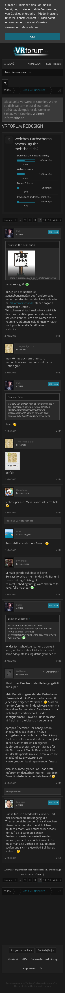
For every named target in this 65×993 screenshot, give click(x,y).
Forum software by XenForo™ (21, 983)
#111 (58, 335)
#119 (58, 783)
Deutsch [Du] (45, 950)
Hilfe (24, 959)
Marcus (19, 520)
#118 (58, 660)
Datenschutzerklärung (44, 959)
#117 (58, 594)
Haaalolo (21, 490)
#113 (58, 431)
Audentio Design (42, 986)
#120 (58, 858)
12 (39, 220)
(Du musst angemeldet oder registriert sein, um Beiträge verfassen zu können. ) (32, 872)
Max (18, 531)
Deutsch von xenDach (48, 983)
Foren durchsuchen (15, 72)
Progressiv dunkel (20, 950)
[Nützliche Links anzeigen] (60, 90)
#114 (58, 479)
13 (44, 220)
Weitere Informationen (24, 115)
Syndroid (21, 560)
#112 (58, 372)
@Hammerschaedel (22, 303)
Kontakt (13, 959)
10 (30, 220)
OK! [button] (32, 36)
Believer (21, 671)
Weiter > (57, 220)
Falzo (19, 231)
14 (49, 220)
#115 (58, 512)
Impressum (29, 968)
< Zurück (7, 220)
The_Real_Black (25, 346)
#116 (58, 550)
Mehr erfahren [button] (30, 27)
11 (35, 220)
